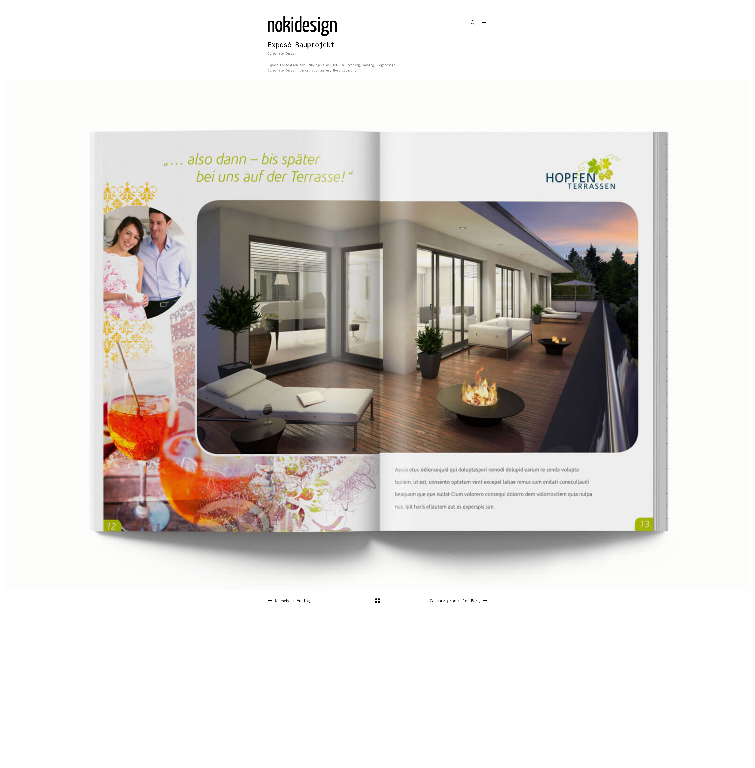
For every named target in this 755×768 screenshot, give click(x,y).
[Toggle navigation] (484, 22)
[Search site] (472, 22)
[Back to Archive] (377, 600)
